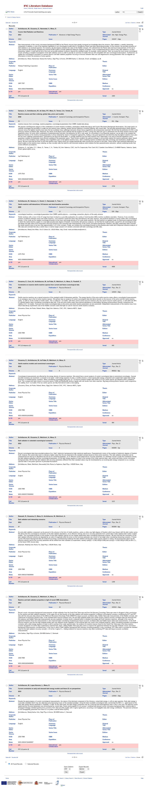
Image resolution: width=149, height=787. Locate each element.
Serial (104, 96)
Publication (53, 35)
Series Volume (11, 79)
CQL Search (60, 778)
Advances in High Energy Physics (70, 35)
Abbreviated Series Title (107, 75)
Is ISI (10, 91)
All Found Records (16, 764)
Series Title (52, 74)
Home (25, 8)
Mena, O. (54, 28)
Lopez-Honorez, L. (37, 685)
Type (104, 32)
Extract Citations (87, 778)
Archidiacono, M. (24, 28)
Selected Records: (33, 764)
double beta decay (83, 124)
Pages (105, 39)
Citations (133, 22)
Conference (106, 86)
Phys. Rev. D (116, 287)
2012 (19, 366)
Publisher (12, 66)
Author (11, 28)
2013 (19, 35)
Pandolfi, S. (77, 281)
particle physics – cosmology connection (71, 214)
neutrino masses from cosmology (28, 124)
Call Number (11, 96)
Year (10, 35)
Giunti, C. (43, 201)
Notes (11, 89)
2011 (19, 287)
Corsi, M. (31, 281)
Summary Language (52, 71)
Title (10, 32)
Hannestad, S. (45, 28)
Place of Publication (53, 66)
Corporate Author (12, 62)
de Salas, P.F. (44, 111)
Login (141, 8)
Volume (11, 39)
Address (11, 59)
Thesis (105, 61)
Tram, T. (60, 201)
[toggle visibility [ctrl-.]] (6, 762)
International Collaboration (53, 92)
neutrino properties (46, 124)
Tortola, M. (69, 111)
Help (142, 778)
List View (127, 22)
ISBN (50, 83)
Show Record (78, 778)
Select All (8, 22)
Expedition (52, 86)
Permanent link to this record (75, 100)
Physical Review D (65, 287)
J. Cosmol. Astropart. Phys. (120, 117)
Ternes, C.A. (61, 111)
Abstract (11, 44)
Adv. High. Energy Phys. (119, 35)
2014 (19, 691)
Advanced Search (47, 8)
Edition (105, 79)
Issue (50, 39)
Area (10, 86)
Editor (105, 66)
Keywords (12, 42)
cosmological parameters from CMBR (64, 124)
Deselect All (15, 22)
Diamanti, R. (22, 516)
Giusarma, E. (35, 28)
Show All (30, 8)
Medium (105, 83)
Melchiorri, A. (61, 281)
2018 (19, 117)
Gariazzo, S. (22, 111)
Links (141, 26)
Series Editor (11, 75)
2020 (19, 207)
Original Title (105, 71)
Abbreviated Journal (107, 35)
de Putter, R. (51, 281)
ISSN (10, 83)
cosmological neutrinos (25, 214)
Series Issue (53, 79)
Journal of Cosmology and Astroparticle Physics (74, 117)
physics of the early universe (94, 214)
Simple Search (38, 8)
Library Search (69, 778)
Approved (106, 89)
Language (12, 70)
